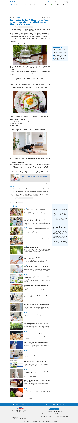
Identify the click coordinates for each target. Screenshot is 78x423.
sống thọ (20, 202)
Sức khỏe (53, 4)
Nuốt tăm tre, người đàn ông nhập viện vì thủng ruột (36, 295)
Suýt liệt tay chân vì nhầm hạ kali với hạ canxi (35, 314)
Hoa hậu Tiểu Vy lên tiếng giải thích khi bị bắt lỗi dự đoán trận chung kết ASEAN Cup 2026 (60, 232)
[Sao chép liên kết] (17, 27)
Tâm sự (35, 4)
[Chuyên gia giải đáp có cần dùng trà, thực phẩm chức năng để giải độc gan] (16, 383)
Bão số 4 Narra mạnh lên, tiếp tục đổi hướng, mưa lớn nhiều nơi (59, 214)
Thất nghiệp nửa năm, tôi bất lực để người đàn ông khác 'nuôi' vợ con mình (60, 242)
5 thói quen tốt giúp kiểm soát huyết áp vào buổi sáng (37, 238)
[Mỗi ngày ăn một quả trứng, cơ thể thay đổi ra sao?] (16, 392)
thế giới (60, 58)
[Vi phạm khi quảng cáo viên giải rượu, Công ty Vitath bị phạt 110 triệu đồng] (16, 278)
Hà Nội (41, 413)
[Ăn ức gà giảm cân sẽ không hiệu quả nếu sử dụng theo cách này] (16, 212)
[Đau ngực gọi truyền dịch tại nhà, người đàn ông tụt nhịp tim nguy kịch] (16, 345)
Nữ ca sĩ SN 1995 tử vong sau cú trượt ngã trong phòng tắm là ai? (60, 237)
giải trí (55, 56)
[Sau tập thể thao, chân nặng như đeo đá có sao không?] (16, 354)
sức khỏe (44, 34)
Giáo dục (59, 4)
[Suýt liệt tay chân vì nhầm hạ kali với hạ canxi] (16, 316)
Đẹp (31, 4)
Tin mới (55, 206)
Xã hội (15, 4)
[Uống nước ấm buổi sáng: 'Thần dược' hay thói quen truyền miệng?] (16, 231)
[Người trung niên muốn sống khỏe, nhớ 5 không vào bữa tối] (16, 288)
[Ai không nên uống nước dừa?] (16, 250)
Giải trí (26, 4)
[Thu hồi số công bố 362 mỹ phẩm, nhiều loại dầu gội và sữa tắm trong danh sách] (16, 373)
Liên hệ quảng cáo (54, 409)
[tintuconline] (11, 5)
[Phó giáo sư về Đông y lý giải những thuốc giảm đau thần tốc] (16, 307)
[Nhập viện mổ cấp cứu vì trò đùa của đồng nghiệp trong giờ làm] (16, 269)
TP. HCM (56, 413)
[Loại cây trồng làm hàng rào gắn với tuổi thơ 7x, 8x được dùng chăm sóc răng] (16, 326)
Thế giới (47, 4)
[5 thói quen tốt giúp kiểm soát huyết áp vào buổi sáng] (16, 240)
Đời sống (21, 4)
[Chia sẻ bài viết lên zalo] (13, 27)
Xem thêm (30, 398)
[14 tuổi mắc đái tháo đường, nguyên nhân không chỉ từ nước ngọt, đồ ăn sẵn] (16, 259)
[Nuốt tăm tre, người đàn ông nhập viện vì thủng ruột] (16, 297)
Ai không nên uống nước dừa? (31, 247)
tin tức (60, 49)
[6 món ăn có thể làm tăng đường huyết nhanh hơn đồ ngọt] (16, 335)
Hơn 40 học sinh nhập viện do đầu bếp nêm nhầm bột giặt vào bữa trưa (60, 209)
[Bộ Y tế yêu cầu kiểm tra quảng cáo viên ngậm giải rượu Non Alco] (16, 364)
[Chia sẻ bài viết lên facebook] (10, 27)
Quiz (64, 4)
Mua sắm (41, 4)
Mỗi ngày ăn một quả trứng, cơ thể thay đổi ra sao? (36, 390)
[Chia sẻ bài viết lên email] (15, 27)
